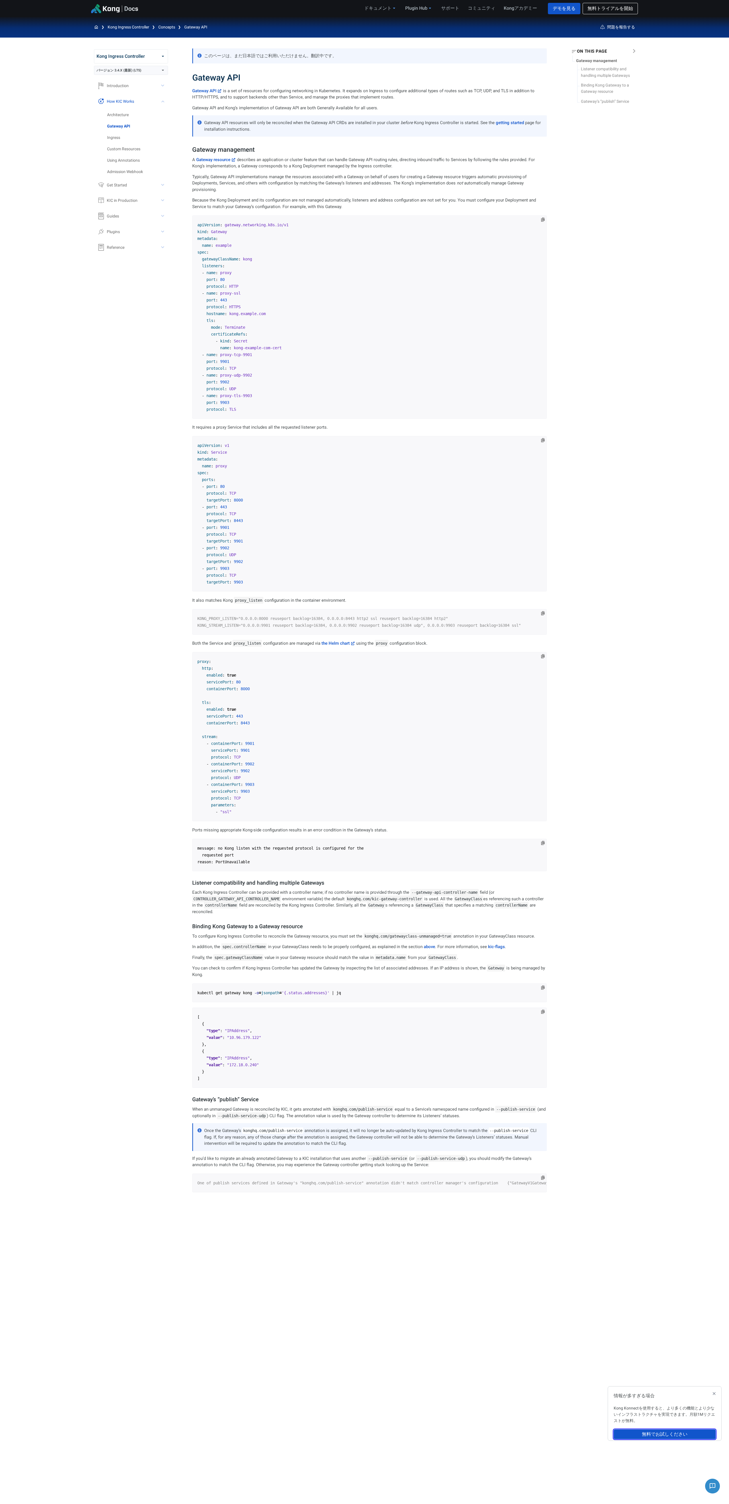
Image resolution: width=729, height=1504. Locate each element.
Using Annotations (123, 160)
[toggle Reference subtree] (163, 247)
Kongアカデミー (520, 8)
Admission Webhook (125, 171)
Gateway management (596, 60)
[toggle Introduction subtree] (163, 85)
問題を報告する (621, 27)
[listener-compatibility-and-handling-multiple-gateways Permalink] (189, 883)
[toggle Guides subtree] (163, 216)
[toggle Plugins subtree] (163, 231)
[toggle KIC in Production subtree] (163, 200)
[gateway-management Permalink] (189, 149)
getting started (510, 122)
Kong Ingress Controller (128, 27)
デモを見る (564, 8)
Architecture (118, 114)
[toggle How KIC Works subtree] (163, 101)
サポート (450, 8)
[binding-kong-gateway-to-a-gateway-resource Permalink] (189, 926)
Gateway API (195, 27)
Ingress (113, 137)
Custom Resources (123, 149)
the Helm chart (336, 643)
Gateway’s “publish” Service (605, 101)
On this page (592, 51)
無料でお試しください (664, 1434)
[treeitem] (137, 126)
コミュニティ (481, 8)
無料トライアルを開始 (610, 8)
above (429, 946)
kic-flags (496, 946)
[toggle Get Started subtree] (163, 185)
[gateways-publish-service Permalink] (189, 1099)
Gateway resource (213, 159)
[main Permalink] (188, 78)
